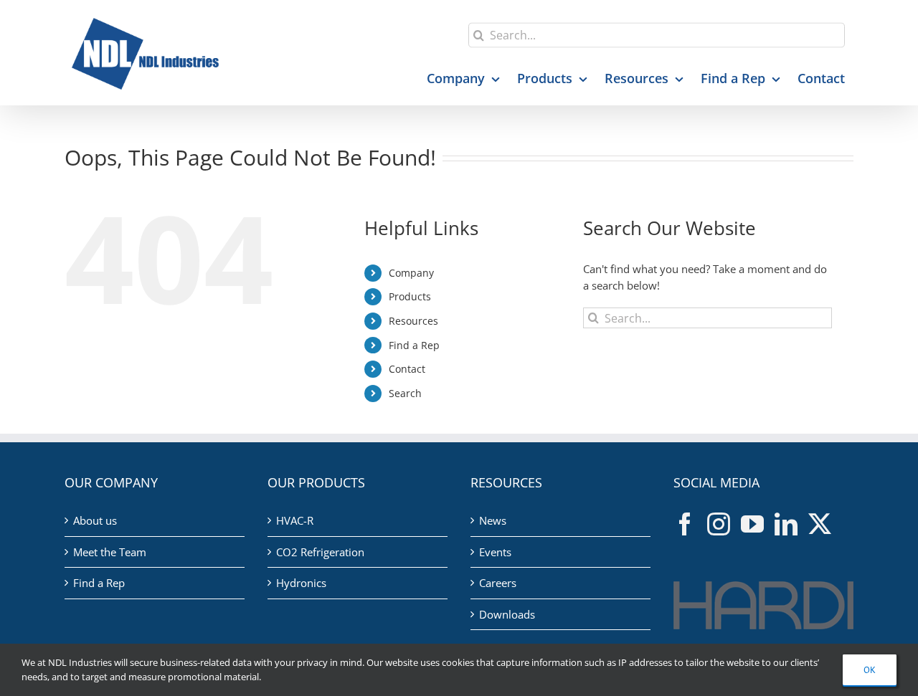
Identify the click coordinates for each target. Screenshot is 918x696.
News (492, 520)
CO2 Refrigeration (320, 552)
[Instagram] (718, 524)
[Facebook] (684, 524)
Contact (407, 369)
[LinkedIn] (786, 524)
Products (410, 296)
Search (405, 393)
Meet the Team (109, 552)
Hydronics (301, 583)
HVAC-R (294, 520)
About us (95, 520)
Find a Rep (414, 345)
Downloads (507, 614)
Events (495, 552)
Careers (497, 583)
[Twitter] (819, 524)
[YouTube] (752, 524)
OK (869, 670)
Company (411, 273)
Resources (413, 321)
